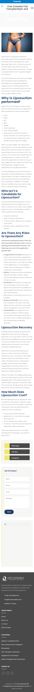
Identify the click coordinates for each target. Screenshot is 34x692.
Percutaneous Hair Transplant (12, 645)
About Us (4, 620)
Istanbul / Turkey (10, 604)
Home (3, 617)
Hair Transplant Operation (10, 652)
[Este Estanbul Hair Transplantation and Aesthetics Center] (17, 8)
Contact (4, 624)
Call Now (15, 452)
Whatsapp (15, 446)
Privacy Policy (6, 627)
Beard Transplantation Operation (13, 659)
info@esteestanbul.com (13, 599)
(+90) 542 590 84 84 (11, 595)
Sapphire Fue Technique (9, 655)
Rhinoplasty (5, 648)
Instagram (15, 458)
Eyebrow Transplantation (10, 641)
